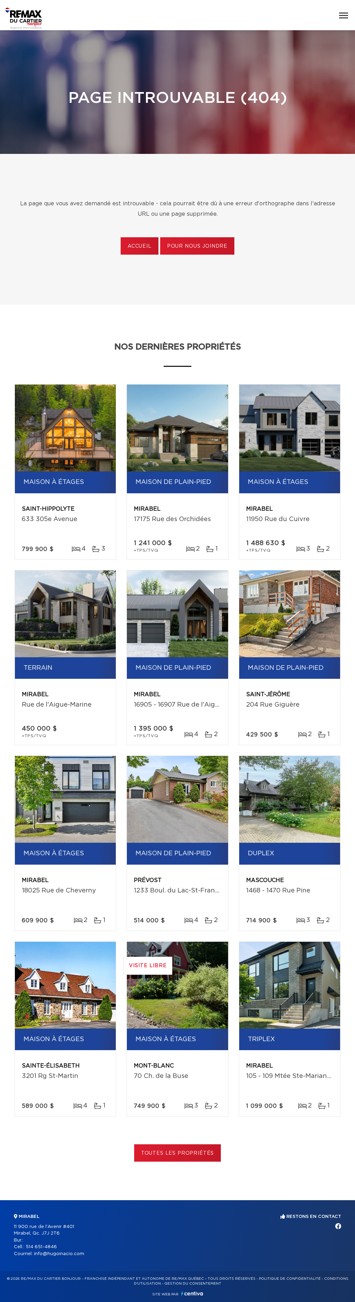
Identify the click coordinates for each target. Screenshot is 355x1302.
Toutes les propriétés (177, 1153)
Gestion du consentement (192, 1283)
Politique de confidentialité (290, 1278)
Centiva (192, 1293)
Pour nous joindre (197, 246)
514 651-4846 (41, 1247)
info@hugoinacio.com (59, 1254)
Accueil (139, 246)
